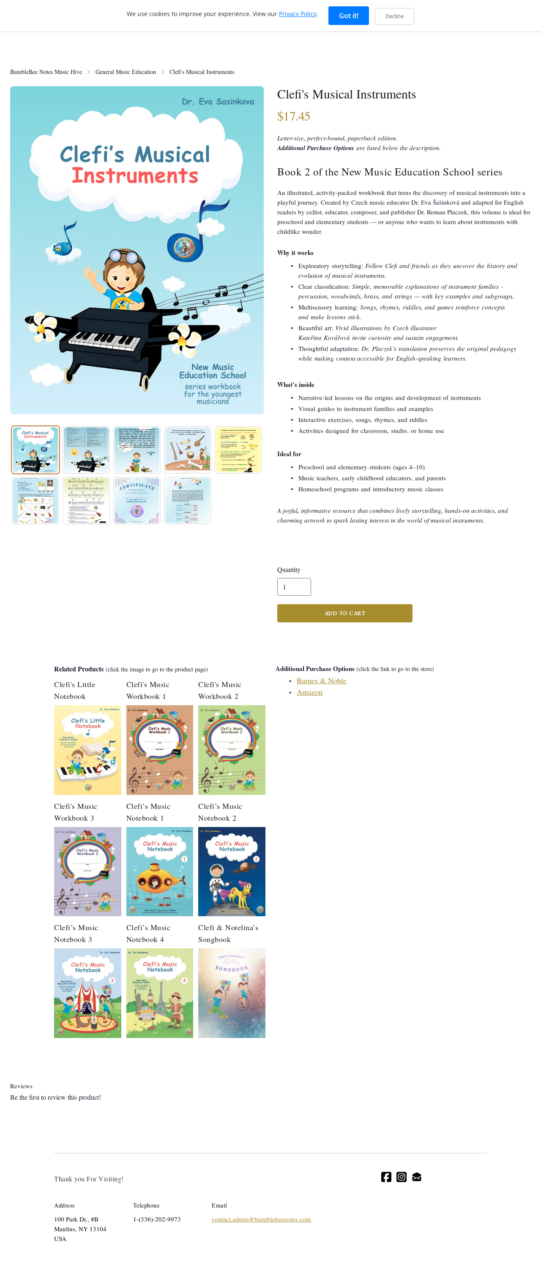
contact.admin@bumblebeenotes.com (261, 1219)
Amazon (309, 692)
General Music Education (126, 72)
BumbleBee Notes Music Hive (46, 72)
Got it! (348, 15)
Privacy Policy (298, 14)
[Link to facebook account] (386, 1177)
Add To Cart (345, 613)
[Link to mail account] (417, 1177)
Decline (394, 16)
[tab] (35, 450)
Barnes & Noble (322, 680)
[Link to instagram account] (401, 1177)
